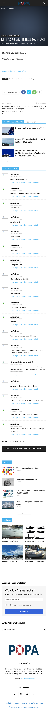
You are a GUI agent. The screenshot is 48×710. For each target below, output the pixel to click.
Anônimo (14, 174)
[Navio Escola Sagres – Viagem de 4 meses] (8, 505)
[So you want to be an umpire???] (8, 131)
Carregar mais (23, 513)
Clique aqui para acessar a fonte (14, 71)
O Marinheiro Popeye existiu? (27, 479)
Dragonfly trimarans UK (21, 362)
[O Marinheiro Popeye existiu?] (8, 482)
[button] (44, 3)
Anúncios (6, 538)
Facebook (10, 9)
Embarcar (24, 611)
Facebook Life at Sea (14, 35)
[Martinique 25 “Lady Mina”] (35, 552)
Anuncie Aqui (30, 538)
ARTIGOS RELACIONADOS (13, 122)
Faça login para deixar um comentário (24, 182)
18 (40, 43)
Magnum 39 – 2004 (9, 561)
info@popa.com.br (27, 679)
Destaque (7, 462)
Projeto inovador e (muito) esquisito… (36, 107)
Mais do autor (31, 122)
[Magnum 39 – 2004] (12, 552)
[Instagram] (21, 694)
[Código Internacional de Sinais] (8, 471)
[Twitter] (27, 694)
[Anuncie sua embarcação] (35, 532)
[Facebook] (14, 694)
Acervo (24, 703)
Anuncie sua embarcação (34, 541)
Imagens (17, 703)
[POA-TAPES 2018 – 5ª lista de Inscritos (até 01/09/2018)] (8, 493)
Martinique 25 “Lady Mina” (35, 561)
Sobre (42, 703)
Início (3, 9)
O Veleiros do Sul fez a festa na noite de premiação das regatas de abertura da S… (13, 110)
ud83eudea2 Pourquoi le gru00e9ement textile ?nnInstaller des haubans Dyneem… (30, 153)
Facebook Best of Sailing (26, 79)
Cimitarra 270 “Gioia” (10, 541)
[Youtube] (33, 694)
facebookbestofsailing (11, 43)
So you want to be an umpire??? (29, 128)
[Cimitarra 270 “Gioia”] (12, 532)
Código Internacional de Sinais (27, 468)
